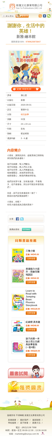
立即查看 (31, 258)
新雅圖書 (12, 420)
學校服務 (12, 423)
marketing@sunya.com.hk (27, 434)
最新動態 (36, 420)
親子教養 (24, 423)
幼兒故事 (25, 114)
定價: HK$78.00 (24, 89)
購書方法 (36, 423)
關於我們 (24, 420)
